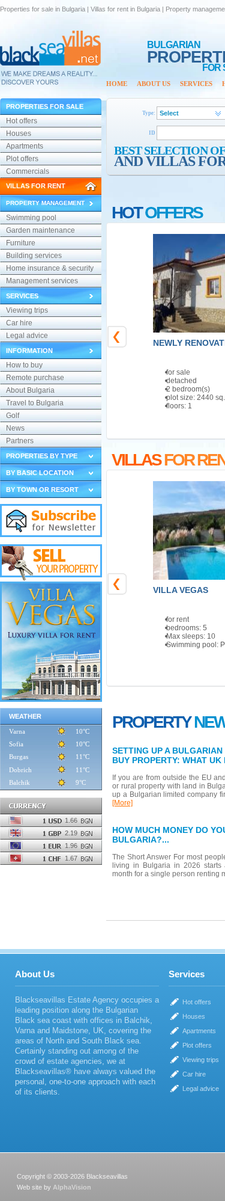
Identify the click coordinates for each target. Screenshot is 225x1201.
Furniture (20, 243)
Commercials (27, 171)
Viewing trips (27, 310)
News (15, 428)
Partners (20, 441)
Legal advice (27, 335)
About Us (153, 83)
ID (152, 133)
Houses (18, 133)
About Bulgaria (30, 390)
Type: (148, 113)
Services (196, 83)
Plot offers (22, 159)
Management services (42, 281)
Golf (12, 415)
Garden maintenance (40, 230)
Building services (34, 255)
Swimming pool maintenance (31, 218)
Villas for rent (35, 185)
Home (116, 83)
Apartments (24, 146)
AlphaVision (72, 1187)
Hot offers (21, 121)
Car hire (19, 323)
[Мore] (122, 803)
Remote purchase (35, 377)
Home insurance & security (50, 268)
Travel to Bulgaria (35, 403)
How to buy (24, 365)
